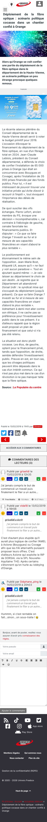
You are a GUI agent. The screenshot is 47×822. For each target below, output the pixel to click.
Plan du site (34, 758)
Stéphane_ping (29, 581)
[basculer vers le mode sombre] (11, 4)
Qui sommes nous (32, 753)
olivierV (38, 426)
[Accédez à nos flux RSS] (6, 720)
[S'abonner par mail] (25, 434)
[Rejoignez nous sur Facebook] (8, 726)
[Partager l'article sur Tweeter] (4, 434)
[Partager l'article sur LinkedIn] (18, 434)
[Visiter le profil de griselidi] (3, 472)
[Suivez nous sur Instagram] (20, 726)
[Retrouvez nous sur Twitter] (39, 720)
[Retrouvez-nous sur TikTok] (17, 720)
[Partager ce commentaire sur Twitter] (16, 479)
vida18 (24, 505)
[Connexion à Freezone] (39, 4)
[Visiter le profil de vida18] (3, 506)
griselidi (25, 471)
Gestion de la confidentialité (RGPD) (20, 771)
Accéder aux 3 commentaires (23, 448)
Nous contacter (17, 758)
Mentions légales (12, 753)
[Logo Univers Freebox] (23, 4)
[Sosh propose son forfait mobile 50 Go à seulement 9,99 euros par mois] (41, 439)
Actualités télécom (33, 801)
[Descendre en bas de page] (21, 479)
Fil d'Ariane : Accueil (12, 801)
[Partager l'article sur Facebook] (11, 434)
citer (9, 479)
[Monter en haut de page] (26, 479)
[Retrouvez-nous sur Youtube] (28, 720)
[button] (2, 661)
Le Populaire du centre (27, 387)
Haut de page (22, 791)
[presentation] (3, 660)
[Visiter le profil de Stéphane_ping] (3, 582)
